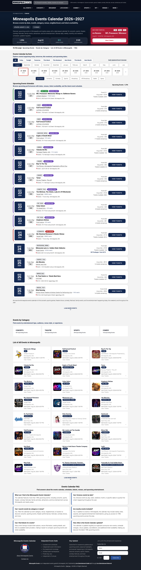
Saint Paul (52, 281)
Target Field (39, 194)
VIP (96, 8)
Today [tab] (21, 60)
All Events (27, 8)
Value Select (40, 206)
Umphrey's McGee (42, 220)
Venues (104, 8)
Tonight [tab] (28, 60)
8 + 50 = (99, 558)
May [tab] (104, 65)
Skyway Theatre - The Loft (44, 180)
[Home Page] (22, 2)
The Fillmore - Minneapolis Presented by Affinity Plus (51, 166)
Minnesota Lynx (41, 248)
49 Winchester (66, 192)
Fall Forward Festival (43, 108)
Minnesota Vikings (54, 94)
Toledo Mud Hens (55, 276)
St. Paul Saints (41, 276)
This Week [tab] (46, 60)
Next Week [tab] (68, 60)
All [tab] (15, 60)
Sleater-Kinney (59, 234)
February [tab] (75, 65)
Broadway (52, 8)
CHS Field (39, 278)
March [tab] (85, 65)
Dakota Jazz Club (41, 264)
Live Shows (64, 8)
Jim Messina (40, 262)
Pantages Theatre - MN (43, 152)
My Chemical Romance (44, 234)
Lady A (56, 192)
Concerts (39, 8)
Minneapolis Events (18, 13)
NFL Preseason (41, 94)
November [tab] (46, 65)
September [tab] (27, 65)
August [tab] (17, 65)
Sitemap (68, 566)
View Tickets (109, 40)
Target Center (40, 250)
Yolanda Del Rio (41, 150)
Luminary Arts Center (42, 110)
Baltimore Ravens (69, 94)
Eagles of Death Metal (44, 136)
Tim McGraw (40, 192)
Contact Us (24, 559)
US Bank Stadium (41, 96)
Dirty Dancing (40, 290)
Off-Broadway (85, 78)
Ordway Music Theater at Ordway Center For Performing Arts (54, 292)
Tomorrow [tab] (37, 60)
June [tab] (113, 65)
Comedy (76, 8)
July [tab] (123, 65)
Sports (86, 8)
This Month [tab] (77, 60)
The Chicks (50, 192)
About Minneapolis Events (25, 556)
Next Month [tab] (88, 60)
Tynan (38, 178)
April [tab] (94, 65)
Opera (102, 78)
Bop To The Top (41, 164)
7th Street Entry (41, 208)
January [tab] (65, 65)
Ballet (95, 78)
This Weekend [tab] (57, 60)
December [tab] (56, 65)
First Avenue (40, 138)
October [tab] (36, 65)
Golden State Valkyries (57, 248)
